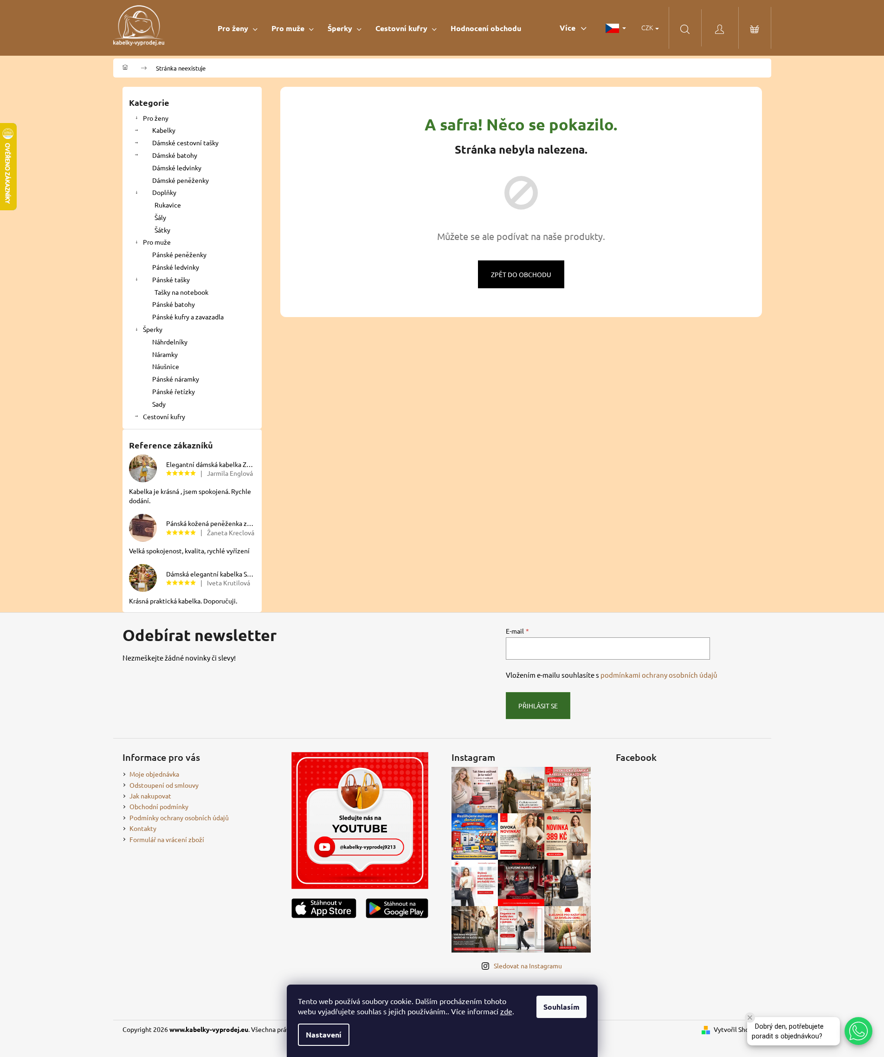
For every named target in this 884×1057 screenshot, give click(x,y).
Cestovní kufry (164, 416)
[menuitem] (238, 28)
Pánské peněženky (179, 254)
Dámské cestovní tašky (185, 142)
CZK (647, 27)
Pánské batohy (173, 304)
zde (506, 1011)
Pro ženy (155, 118)
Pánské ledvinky (175, 267)
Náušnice (165, 366)
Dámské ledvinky (176, 167)
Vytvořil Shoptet (738, 1029)
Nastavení (324, 1034)
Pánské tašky (171, 279)
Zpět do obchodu (521, 274)
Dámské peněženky (180, 180)
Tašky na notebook (181, 292)
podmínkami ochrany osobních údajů (658, 674)
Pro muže (157, 242)
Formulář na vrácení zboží (166, 839)
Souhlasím (561, 1007)
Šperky (152, 329)
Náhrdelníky (169, 341)
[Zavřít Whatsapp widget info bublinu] (750, 1017)
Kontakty (142, 828)
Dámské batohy (174, 155)
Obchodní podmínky (158, 806)
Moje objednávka (154, 774)
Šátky (162, 230)
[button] (858, 1031)
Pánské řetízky (173, 391)
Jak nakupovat (150, 795)
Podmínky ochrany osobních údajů (179, 817)
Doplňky (164, 192)
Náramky (165, 354)
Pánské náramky (175, 379)
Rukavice (168, 205)
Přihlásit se (538, 705)
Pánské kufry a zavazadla (188, 316)
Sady (159, 404)
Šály (160, 217)
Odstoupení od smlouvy (164, 785)
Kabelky (163, 130)
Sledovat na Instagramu (528, 965)
